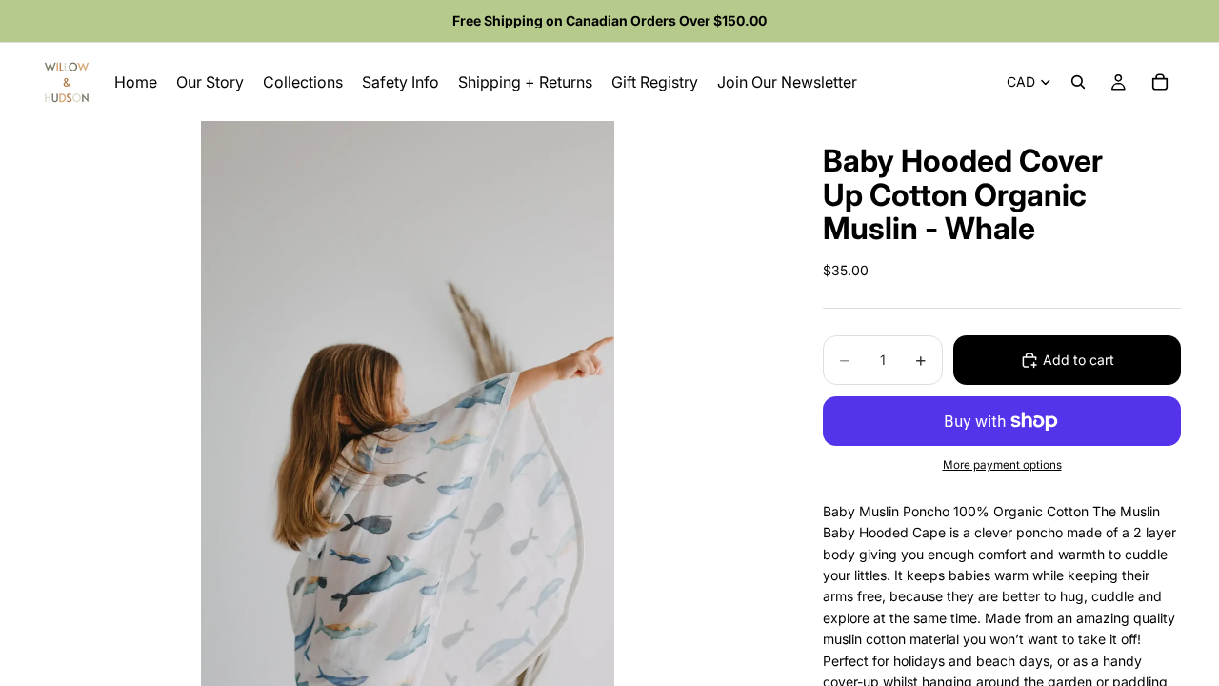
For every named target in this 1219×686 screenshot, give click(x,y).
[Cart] (1160, 82)
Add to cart (1078, 360)
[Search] (1078, 82)
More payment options (1002, 465)
